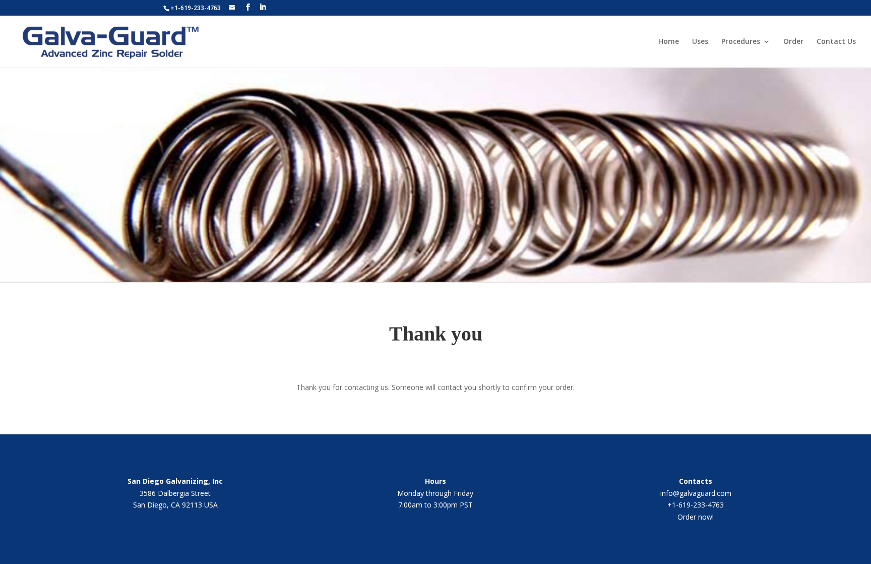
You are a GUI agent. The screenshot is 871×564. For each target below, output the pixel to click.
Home (668, 42)
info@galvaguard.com (695, 493)
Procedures (740, 42)
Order (793, 42)
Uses (700, 42)
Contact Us (836, 42)
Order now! (695, 517)
